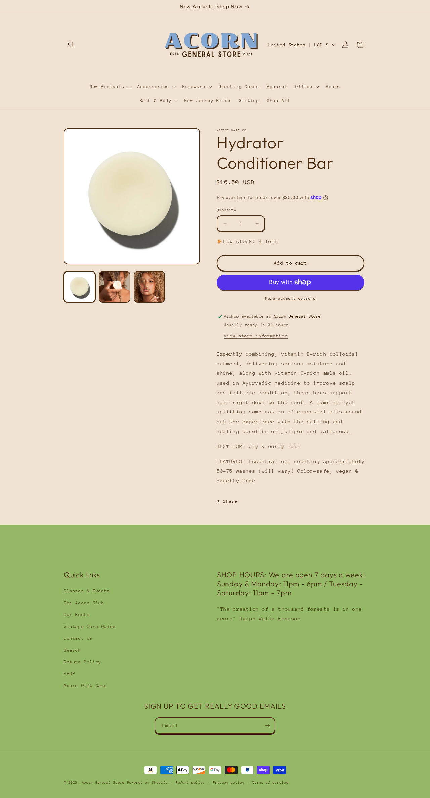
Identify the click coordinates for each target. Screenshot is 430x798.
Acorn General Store (103, 783)
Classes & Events (87, 590)
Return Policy (82, 661)
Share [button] (230, 501)
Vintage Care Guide (90, 626)
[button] (71, 44)
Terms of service (270, 783)
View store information (256, 335)
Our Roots (77, 614)
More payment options (290, 298)
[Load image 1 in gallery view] (79, 287)
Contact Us (78, 638)
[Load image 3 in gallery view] (149, 287)
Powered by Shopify (147, 783)
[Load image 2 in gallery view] (114, 287)
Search (72, 650)
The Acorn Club (84, 602)
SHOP (69, 673)
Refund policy (190, 783)
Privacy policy (229, 783)
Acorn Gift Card (85, 685)
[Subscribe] (267, 725)
